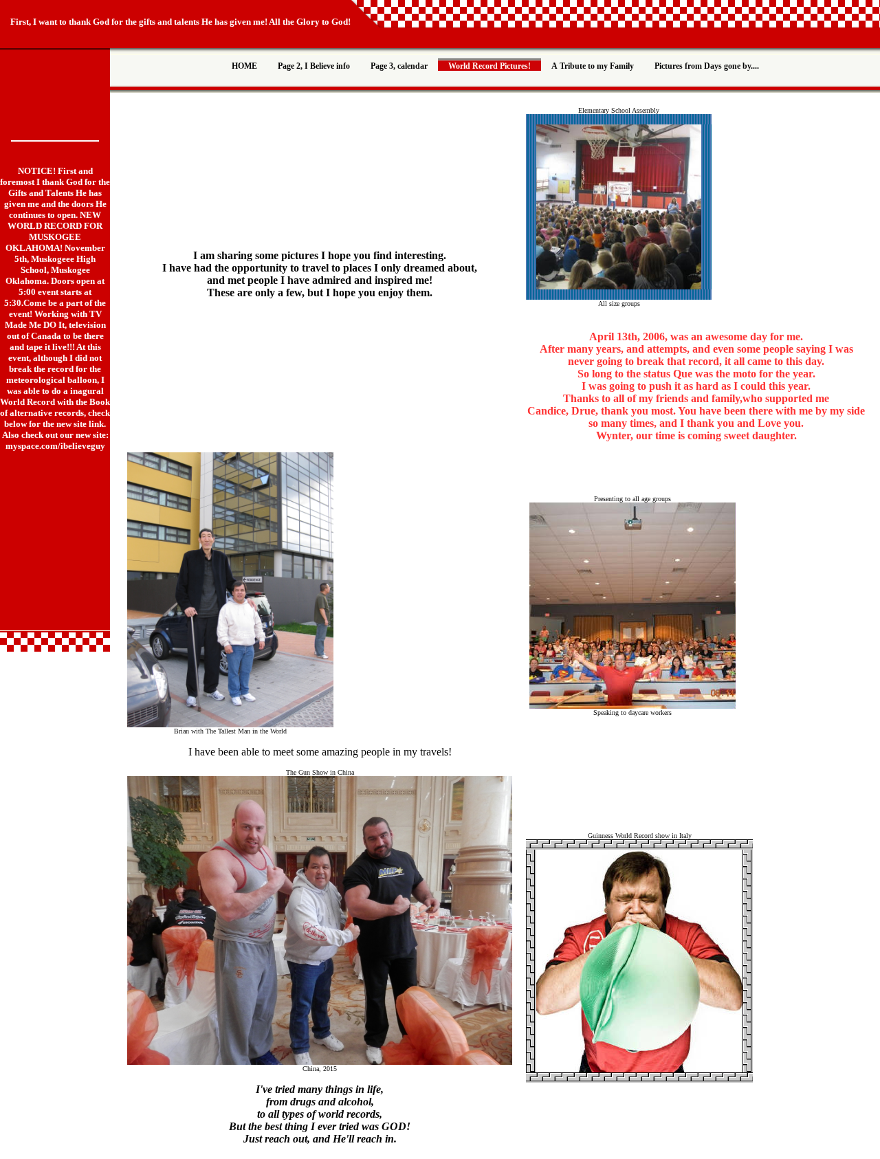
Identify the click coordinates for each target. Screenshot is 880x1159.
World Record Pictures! (489, 66)
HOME (244, 66)
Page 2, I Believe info (314, 66)
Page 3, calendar (399, 66)
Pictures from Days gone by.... (706, 66)
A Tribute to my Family (592, 66)
